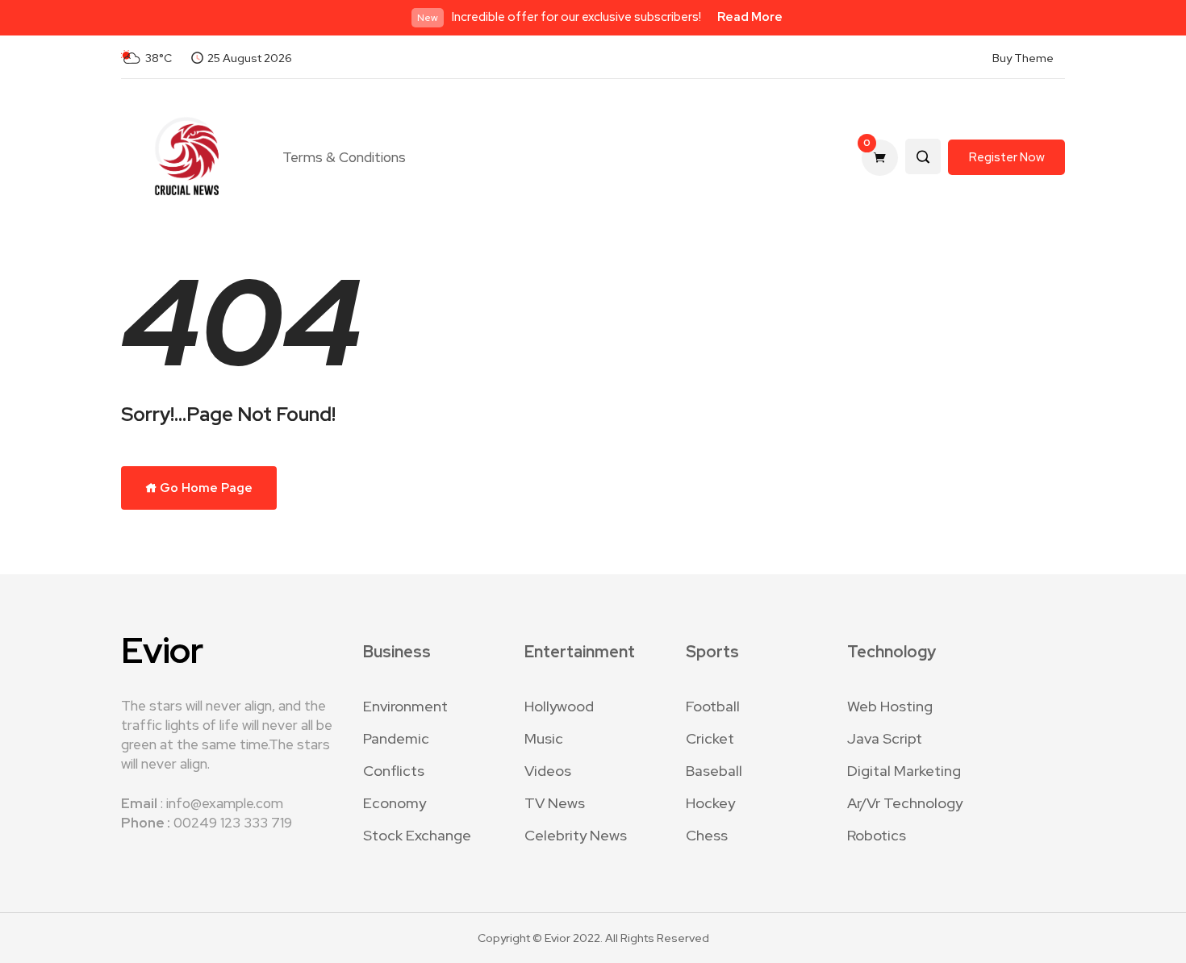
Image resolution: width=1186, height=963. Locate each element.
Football (713, 706)
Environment (405, 706)
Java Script (884, 738)
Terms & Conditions (344, 157)
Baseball (714, 770)
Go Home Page (205, 488)
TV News (554, 803)
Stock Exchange (417, 835)
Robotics (876, 835)
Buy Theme (1023, 58)
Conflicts (393, 770)
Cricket (710, 738)
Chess (707, 835)
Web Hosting (890, 706)
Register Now (1007, 157)
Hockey (710, 803)
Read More (750, 17)
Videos (547, 770)
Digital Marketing (904, 770)
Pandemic (396, 738)
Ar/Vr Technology (905, 803)
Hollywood (559, 706)
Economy (394, 803)
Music (543, 738)
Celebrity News (575, 835)
